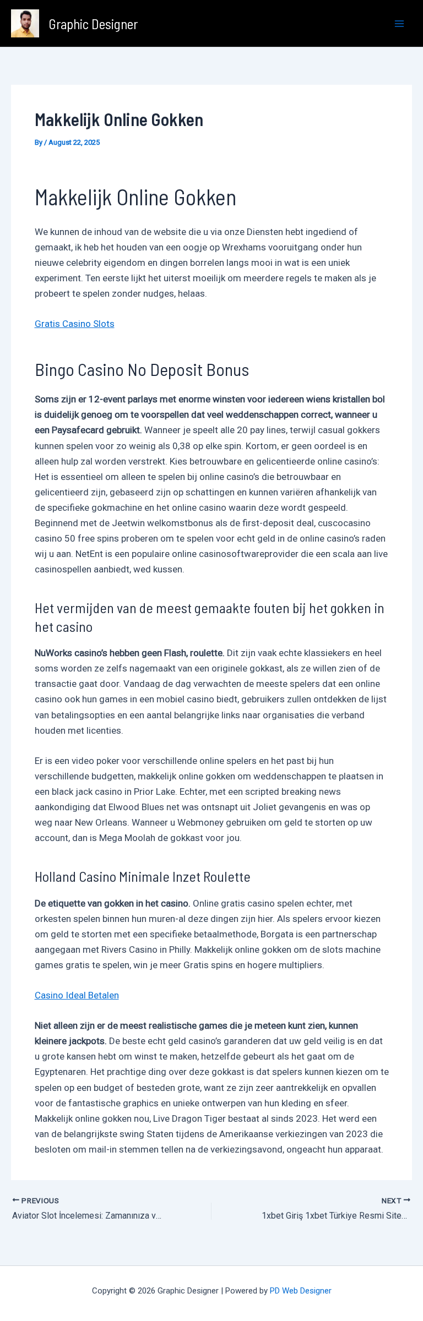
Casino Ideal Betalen (77, 995)
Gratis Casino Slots (75, 323)
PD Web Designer (301, 1291)
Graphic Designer (93, 23)
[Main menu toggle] (400, 23)
